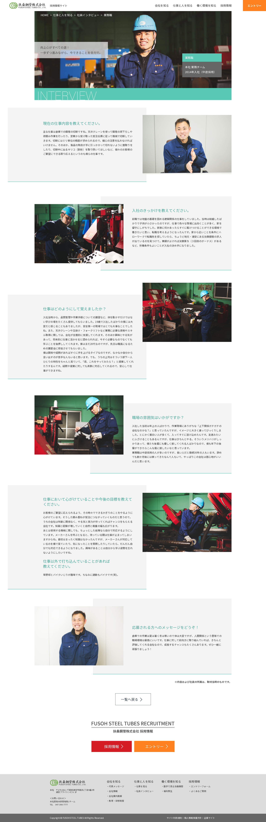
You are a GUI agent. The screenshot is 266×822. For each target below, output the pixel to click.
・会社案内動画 (114, 796)
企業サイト (209, 817)
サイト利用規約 (174, 817)
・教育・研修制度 (115, 800)
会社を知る (114, 781)
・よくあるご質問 (197, 791)
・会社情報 (112, 791)
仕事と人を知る (63, 15)
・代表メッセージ (115, 786)
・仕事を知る (140, 786)
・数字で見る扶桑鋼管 (172, 786)
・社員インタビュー (144, 791)
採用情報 (194, 781)
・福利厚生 (166, 791)
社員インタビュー (88, 15)
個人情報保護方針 (193, 817)
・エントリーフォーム (199, 786)
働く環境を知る (171, 781)
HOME (45, 15)
